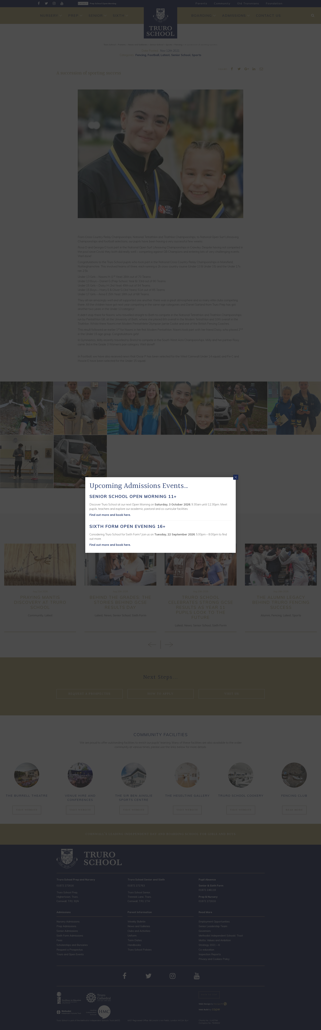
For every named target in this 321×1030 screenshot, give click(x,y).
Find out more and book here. (110, 515)
